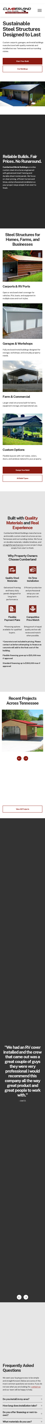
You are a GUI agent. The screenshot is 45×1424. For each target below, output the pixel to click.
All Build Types (22, 478)
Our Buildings (22, 69)
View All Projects (22, 809)
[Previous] (19, 758)
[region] (22, 735)
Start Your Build (22, 61)
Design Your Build (22, 470)
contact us (35, 1387)
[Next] (26, 758)
